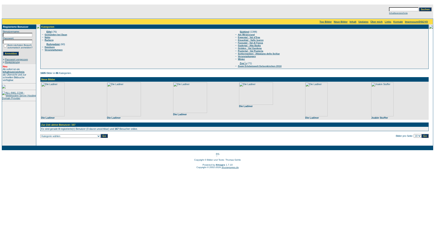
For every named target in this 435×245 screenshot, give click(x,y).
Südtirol (244, 31)
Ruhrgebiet (53, 44)
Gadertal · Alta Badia (249, 45)
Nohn (47, 37)
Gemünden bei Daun (56, 34)
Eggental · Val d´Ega (249, 37)
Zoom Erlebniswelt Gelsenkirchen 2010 (260, 66)
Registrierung (12, 62)
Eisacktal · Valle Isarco (250, 40)
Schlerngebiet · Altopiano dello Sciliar (259, 53)
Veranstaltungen (54, 50)
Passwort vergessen (16, 59)
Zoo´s (243, 63)
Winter (241, 59)
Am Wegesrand (246, 34)
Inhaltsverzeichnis (398, 13)
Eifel (49, 31)
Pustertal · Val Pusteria (250, 51)
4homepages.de (230, 167)
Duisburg (50, 47)
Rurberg (49, 40)
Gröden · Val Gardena (250, 48)
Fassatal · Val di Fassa (250, 43)
